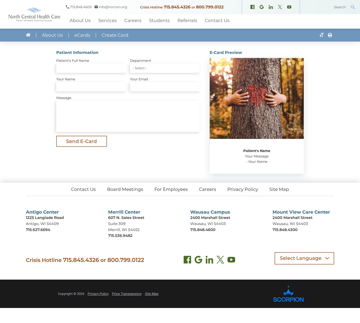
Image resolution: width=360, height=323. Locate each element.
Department (140, 61)
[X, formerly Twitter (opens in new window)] (280, 7)
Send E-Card (81, 141)
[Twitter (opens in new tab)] (220, 260)
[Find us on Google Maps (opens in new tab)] (198, 260)
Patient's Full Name (72, 61)
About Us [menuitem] (80, 20)
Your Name (65, 79)
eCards (82, 35)
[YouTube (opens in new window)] (289, 7)
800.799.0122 (210, 6)
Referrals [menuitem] (187, 20)
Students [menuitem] (159, 20)
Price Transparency (127, 294)
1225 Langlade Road (45, 217)
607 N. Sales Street (126, 217)
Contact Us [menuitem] (217, 20)
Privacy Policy (242, 189)
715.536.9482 (120, 235)
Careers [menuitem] (132, 20)
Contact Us (83, 189)
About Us (52, 35)
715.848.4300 (285, 229)
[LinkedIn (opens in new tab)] (209, 260)
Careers (207, 189)
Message (63, 98)
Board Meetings (125, 189)
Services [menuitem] (107, 20)
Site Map (279, 189)
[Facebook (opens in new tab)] (187, 260)
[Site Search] (353, 7)
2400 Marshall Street (210, 217)
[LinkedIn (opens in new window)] (271, 7)
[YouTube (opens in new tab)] (231, 260)
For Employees (171, 189)
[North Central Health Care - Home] (33, 14)
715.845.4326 (177, 6)
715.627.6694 (38, 229)
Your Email (139, 79)
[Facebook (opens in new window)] (252, 7)
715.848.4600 (202, 229)
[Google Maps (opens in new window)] (262, 7)
